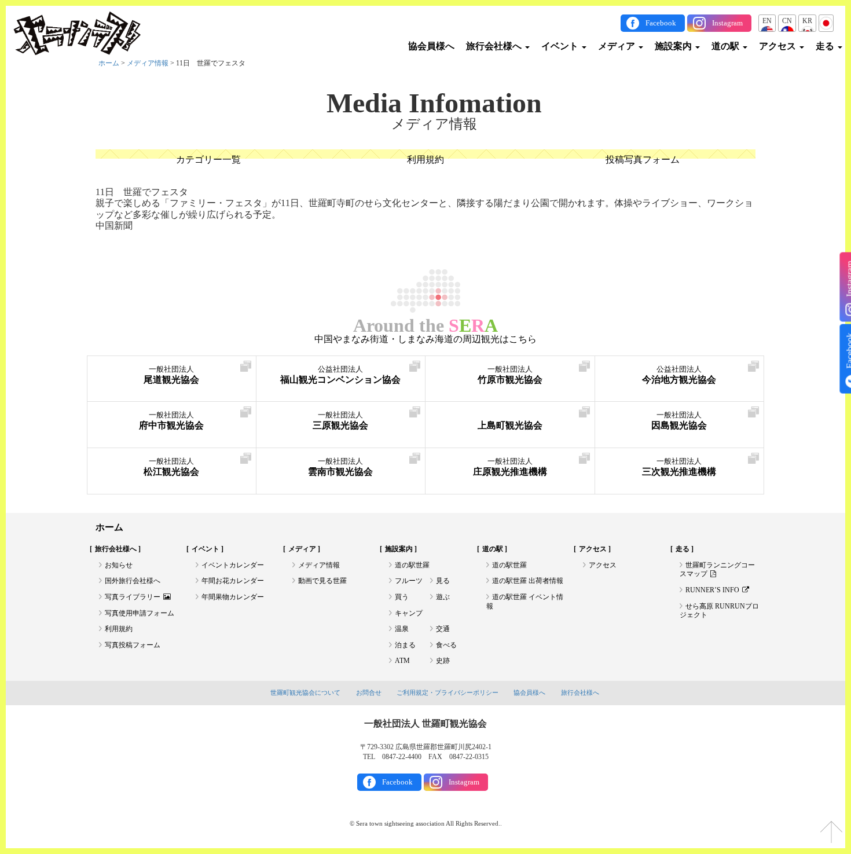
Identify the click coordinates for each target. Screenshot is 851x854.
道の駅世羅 (412, 565)
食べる (446, 645)
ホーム (108, 63)
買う (402, 597)
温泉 (402, 629)
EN (767, 21)
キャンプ (409, 613)
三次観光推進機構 (679, 467)
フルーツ (409, 581)
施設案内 (674, 46)
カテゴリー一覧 (208, 159)
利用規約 (425, 159)
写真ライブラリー (132, 597)
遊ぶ (443, 597)
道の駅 (726, 46)
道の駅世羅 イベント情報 (524, 601)
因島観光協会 (679, 420)
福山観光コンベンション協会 (340, 374)
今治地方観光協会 (679, 374)
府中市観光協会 (171, 420)
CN (787, 21)
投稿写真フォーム (643, 159)
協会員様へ (431, 46)
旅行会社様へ (495, 46)
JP (826, 21)
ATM (402, 661)
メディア (617, 46)
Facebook (660, 23)
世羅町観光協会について (305, 692)
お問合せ (369, 692)
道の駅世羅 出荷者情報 (527, 581)
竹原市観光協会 (510, 374)
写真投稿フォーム (132, 645)
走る (826, 46)
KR (807, 21)
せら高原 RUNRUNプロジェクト (719, 611)
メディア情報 (147, 63)
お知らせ (119, 565)
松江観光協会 (171, 467)
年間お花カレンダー (232, 581)
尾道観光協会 (171, 374)
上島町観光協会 (510, 425)
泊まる (405, 645)
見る (443, 581)
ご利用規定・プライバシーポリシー (447, 692)
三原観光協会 (340, 420)
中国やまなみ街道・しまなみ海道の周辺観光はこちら (425, 339)
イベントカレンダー (232, 565)
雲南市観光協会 (340, 467)
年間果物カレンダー (232, 597)
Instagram (727, 23)
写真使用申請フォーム (139, 613)
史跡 (443, 661)
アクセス (778, 46)
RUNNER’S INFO (712, 590)
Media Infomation (434, 103)
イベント (561, 46)
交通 (443, 629)
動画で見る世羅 (322, 581)
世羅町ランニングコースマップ (717, 569)
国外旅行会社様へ (132, 581)
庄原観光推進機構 (510, 467)
